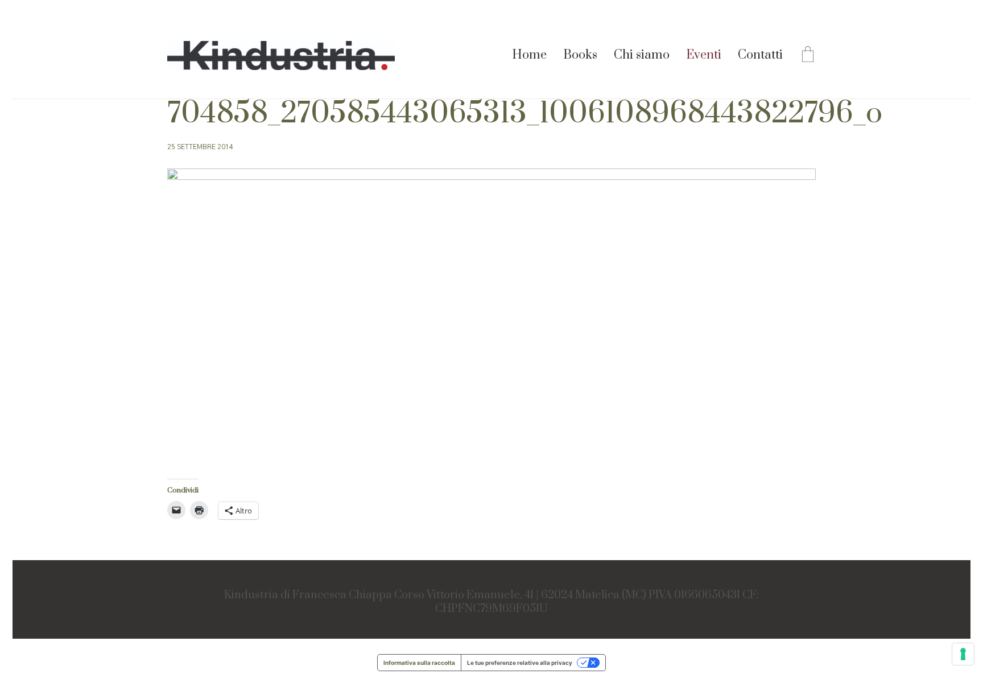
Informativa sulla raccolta (419, 662)
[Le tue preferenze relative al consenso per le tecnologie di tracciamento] (963, 654)
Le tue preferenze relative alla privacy (519, 662)
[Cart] (808, 55)
